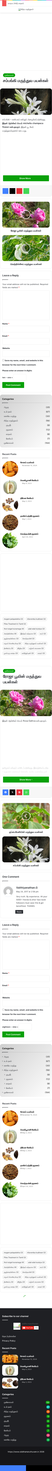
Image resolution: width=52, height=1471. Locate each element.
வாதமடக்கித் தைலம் (16, 3)
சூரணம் (9, 429)
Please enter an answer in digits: (17, 370)
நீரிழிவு (21, 648)
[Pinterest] (19, 191)
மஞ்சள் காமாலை (36, 648)
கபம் (43, 634)
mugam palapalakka (13, 619)
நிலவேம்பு (8, 648)
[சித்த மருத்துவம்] (26, 9)
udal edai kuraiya (36, 629)
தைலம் (9, 434)
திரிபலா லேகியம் (27, 498)
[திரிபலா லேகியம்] (10, 505)
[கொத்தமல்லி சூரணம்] (10, 540)
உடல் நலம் (8, 412)
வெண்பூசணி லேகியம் (29, 480)
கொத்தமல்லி (28, 638)
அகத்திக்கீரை (10, 634)
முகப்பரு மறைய (11, 653)
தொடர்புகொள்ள (9, 1336)
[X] (12, 191)
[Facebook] (5, 191)
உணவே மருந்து (10, 416)
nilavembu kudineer (36, 619)
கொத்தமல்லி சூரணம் (29, 534)
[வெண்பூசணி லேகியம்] (10, 487)
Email (5, 336)
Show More (25, 178)
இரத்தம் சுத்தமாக (28, 634)
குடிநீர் (8, 425)
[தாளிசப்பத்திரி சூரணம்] (10, 522)
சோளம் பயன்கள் (27, 462)
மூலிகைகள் (9, 75)
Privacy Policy (8, 1341)
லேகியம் (9, 438)
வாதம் (41, 653)
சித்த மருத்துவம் (11, 421)
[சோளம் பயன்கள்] (10, 469)
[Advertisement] (26, 41)
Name (5, 324)
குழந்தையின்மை (11, 638)
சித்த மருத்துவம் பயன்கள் (35, 643)
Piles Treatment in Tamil (15, 624)
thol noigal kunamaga (14, 629)
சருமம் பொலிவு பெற (12, 643)
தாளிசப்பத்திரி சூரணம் (29, 516)
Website (6, 348)
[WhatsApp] (26, 191)
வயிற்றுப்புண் (28, 653)
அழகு (6, 407)
